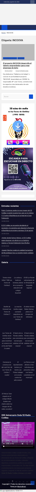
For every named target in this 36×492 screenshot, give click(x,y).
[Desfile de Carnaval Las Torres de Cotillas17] (7, 300)
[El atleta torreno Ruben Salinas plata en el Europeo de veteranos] (29, 300)
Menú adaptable (32, 2)
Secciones (21, 58)
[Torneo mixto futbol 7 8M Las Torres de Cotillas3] (7, 271)
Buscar (31, 96)
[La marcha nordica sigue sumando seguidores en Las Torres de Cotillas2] (18, 300)
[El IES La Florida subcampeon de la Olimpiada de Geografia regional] (29, 271)
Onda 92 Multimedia (22, 71)
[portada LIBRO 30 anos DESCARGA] (18, 106)
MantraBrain (21, 486)
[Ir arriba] (32, 483)
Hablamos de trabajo (10, 58)
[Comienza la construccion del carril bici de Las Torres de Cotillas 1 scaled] (7, 355)
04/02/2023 (8, 71)
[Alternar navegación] (9, 27)
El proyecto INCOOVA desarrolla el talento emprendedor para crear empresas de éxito (17, 65)
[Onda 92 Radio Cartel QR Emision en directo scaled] (18, 149)
